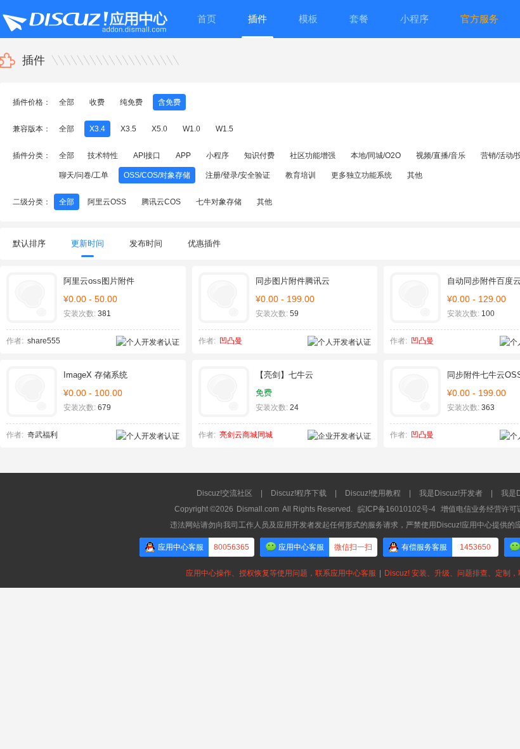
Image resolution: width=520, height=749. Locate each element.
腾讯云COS (161, 201)
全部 (66, 102)
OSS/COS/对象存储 (157, 175)
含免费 (169, 102)
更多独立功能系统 (361, 175)
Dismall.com (258, 509)
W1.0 (191, 128)
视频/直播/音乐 (440, 155)
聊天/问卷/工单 (83, 175)
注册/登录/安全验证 (237, 175)
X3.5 (128, 128)
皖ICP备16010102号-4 (397, 509)
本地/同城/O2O (376, 155)
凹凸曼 (230, 340)
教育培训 (300, 175)
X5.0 (159, 128)
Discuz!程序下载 (299, 493)
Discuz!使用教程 (373, 493)
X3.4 (97, 128)
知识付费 (259, 155)
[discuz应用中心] (84, 19)
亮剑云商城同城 (246, 434)
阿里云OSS (107, 201)
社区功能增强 (312, 155)
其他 (414, 175)
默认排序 (29, 243)
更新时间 (87, 243)
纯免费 (131, 102)
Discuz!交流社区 (224, 493)
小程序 (217, 155)
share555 (43, 340)
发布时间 (145, 243)
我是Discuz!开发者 (451, 493)
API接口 (146, 155)
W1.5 (224, 128)
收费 (97, 102)
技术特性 (103, 155)
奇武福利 (42, 434)
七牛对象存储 (219, 201)
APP (183, 155)
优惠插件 (204, 243)
